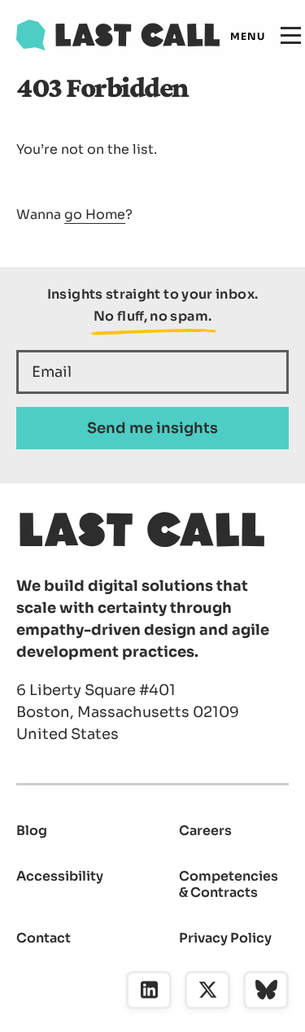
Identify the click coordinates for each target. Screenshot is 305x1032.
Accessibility (59, 876)
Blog (31, 830)
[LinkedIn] (149, 990)
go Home (94, 214)
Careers (205, 830)
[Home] (118, 35)
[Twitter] (207, 990)
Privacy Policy (225, 938)
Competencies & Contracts (228, 884)
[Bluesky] (266, 990)
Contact (43, 938)
